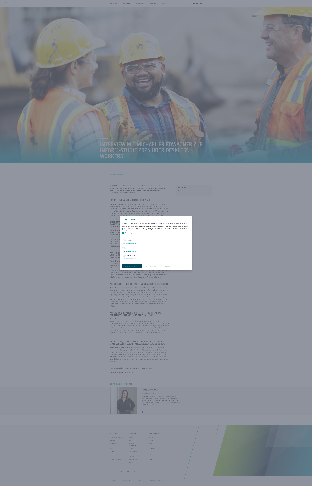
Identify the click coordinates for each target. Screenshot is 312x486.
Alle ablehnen (168, 266)
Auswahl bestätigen (151, 266)
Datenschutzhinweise (156, 230)
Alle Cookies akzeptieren (130, 266)
